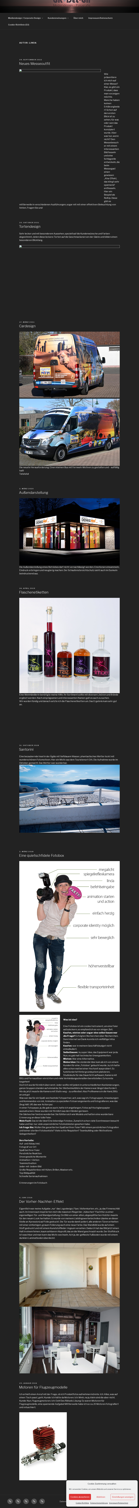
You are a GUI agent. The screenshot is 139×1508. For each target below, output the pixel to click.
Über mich (78, 18)
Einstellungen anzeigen (122, 1497)
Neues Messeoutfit (34, 63)
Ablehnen (100, 1497)
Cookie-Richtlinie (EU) (18, 25)
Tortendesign (29, 226)
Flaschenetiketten (33, 592)
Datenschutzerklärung (99, 1503)
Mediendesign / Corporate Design (24, 18)
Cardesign (27, 326)
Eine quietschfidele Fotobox (41, 855)
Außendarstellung (33, 492)
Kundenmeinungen (57, 18)
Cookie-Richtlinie (82, 1503)
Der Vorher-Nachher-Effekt (41, 1201)
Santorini (26, 749)
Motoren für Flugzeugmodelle (43, 1387)
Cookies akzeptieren (79, 1497)
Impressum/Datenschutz (118, 1503)
